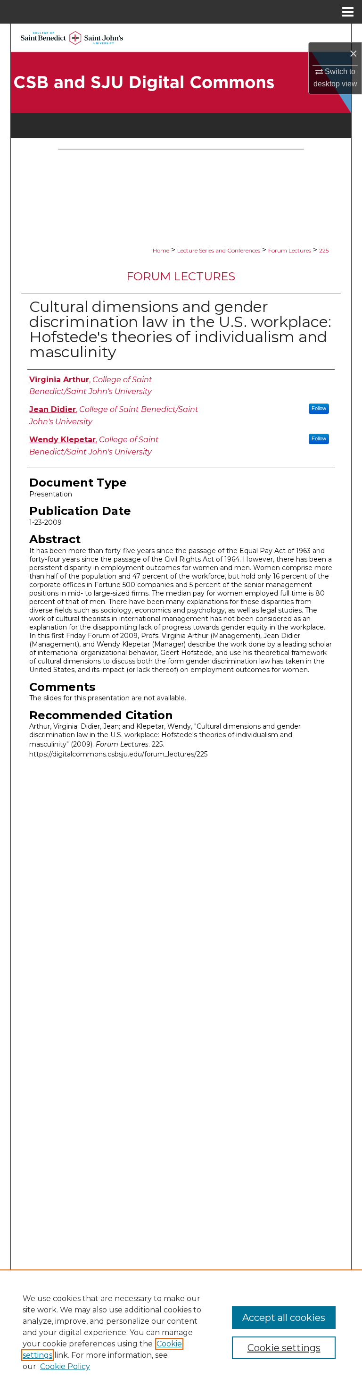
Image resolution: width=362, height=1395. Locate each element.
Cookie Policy (65, 1366)
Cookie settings (284, 1347)
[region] (181, 1332)
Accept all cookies (283, 1317)
